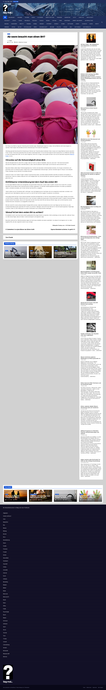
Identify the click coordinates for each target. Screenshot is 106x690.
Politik (59, 27)
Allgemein (40, 17)
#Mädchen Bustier (23, 42)
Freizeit (42, 23)
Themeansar (26, 687)
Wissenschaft (43, 27)
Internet (49, 23)
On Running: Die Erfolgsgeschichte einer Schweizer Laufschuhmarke (65, 253)
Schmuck (84, 23)
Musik (91, 23)
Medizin (6, 23)
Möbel (35, 23)
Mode (33, 17)
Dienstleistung (50, 17)
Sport (14, 20)
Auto (74, 17)
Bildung (34, 20)
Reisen (48, 20)
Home (84, 687)
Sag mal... (7, 12)
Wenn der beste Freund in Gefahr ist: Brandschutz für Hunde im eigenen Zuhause (91, 174)
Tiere (60, 20)
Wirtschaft (90, 17)
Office (13, 27)
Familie (41, 20)
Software (70, 23)
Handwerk (14, 23)
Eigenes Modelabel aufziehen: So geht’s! (62, 229)
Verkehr (6, 27)
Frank (10, 40)
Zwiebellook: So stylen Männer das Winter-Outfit (20, 229)
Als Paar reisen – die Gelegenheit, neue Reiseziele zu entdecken (14, 497)
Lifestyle (81, 17)
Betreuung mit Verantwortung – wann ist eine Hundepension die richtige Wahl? (91, 238)
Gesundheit (11, 17)
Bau (71, 27)
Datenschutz (89, 687)
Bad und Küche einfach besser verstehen (63, 496)
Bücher (52, 27)
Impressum (95, 687)
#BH (17, 42)
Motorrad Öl (87, 27)
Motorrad (78, 27)
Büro (35, 27)
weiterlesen (92, 59)
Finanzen (59, 17)
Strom (65, 27)
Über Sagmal (100, 687)
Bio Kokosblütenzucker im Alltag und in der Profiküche (16, 507)
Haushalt (7, 20)
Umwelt (56, 23)
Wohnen (19, 17)
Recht (97, 23)
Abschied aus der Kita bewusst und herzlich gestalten (88, 497)
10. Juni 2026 (34, 499)
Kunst (77, 23)
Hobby (63, 23)
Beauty (22, 23)
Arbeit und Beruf (77, 20)
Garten (54, 20)
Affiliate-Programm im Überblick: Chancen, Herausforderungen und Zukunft (90, 432)
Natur (19, 27)
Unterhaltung (89, 20)
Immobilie (27, 20)
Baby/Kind (67, 20)
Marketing (67, 17)
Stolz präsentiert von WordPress (9, 687)
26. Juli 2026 (9, 499)
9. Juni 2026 (59, 499)
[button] (101, 22)
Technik (27, 17)
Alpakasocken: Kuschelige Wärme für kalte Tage (39, 253)
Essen (20, 20)
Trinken (28, 23)
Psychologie (27, 27)
